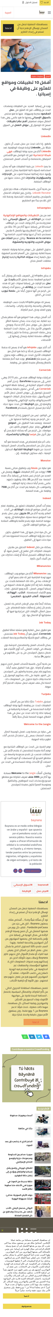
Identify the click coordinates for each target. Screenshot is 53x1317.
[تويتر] (38, 1037)
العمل (47, 76)
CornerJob (45, 388)
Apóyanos (27, 1306)
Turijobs (39, 701)
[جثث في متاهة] (43, 1132)
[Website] (15, 871)
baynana (36, 820)
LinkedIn (39, 166)
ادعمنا (35, 1022)
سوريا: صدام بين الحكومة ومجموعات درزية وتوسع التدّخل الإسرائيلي (20, 1158)
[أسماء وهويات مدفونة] (43, 1119)
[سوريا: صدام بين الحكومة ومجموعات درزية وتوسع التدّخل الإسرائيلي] (43, 1158)
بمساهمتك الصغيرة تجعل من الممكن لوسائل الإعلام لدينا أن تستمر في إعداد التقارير (26, 28)
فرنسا (32, 434)
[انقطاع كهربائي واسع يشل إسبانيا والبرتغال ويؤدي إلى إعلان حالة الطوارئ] (43, 1171)
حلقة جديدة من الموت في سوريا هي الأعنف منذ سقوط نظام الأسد (18, 1185)
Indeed (31, 547)
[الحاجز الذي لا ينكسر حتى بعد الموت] (43, 1145)
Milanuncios (40, 573)
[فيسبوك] (45, 1037)
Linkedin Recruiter (42, 192)
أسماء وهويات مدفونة (21, 1115)
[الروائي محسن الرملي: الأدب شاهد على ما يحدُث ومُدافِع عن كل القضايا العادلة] (43, 1211)
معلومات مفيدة (37, 76)
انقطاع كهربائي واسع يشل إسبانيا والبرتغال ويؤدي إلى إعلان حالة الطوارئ (19, 1171)
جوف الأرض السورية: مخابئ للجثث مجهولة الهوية (19, 1197)
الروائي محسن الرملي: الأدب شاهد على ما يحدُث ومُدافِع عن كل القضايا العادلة (17, 1211)
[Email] (20, 871)
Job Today (19, 633)
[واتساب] (24, 1037)
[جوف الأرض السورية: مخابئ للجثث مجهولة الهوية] (43, 1198)
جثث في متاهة (25, 1128)
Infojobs (31, 347)
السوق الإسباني (22, 884)
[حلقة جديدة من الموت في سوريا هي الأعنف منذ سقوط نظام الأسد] (43, 1185)
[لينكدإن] (31, 1037)
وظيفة (25, 891)
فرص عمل (41, 891)
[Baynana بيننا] (42, 12)
